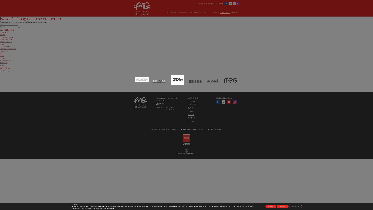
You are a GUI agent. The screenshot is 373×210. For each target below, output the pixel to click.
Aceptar (270, 206)
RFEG (2, 56)
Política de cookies (216, 129)
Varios (2, 65)
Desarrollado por (186, 153)
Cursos (216, 12)
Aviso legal (186, 129)
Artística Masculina (6, 39)
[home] (146, 8)
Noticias (225, 12)
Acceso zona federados (206, 3)
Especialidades (195, 12)
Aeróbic (3, 35)
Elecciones (4, 51)
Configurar (295, 206)
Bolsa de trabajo (6, 42)
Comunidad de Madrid (8, 49)
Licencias (183, 12)
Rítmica (2, 58)
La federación (170, 12)
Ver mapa (162, 104)
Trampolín (3, 63)
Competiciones (5, 46)
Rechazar (283, 206)
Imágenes (234, 12)
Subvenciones (5, 60)
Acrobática (4, 32)
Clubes (207, 12)
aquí (112, 208)
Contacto (192, 121)
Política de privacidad (199, 129)
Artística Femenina (6, 37)
